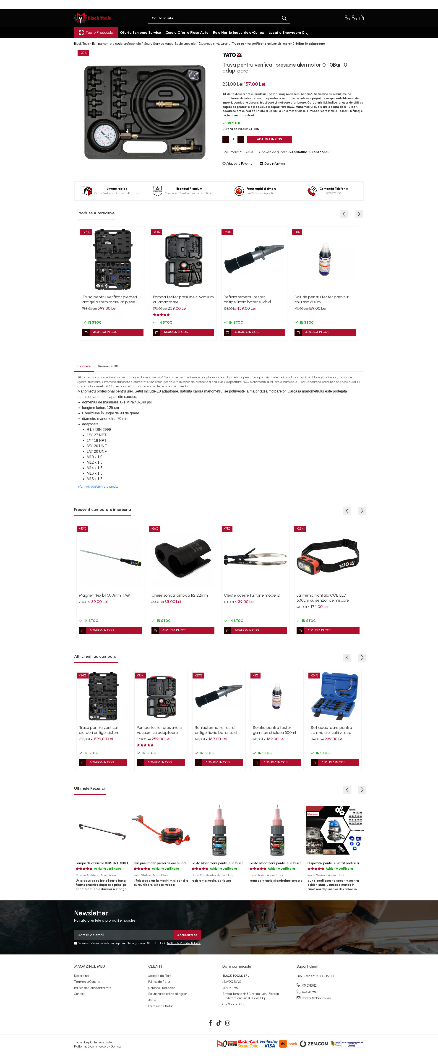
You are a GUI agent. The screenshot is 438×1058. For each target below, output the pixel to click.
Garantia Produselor (161, 988)
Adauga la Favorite (239, 164)
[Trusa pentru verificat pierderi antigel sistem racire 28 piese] (112, 259)
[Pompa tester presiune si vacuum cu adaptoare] (183, 259)
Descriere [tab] (84, 366)
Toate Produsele (99, 32)
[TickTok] (219, 1023)
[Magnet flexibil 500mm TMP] (110, 556)
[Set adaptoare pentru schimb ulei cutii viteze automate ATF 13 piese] (335, 696)
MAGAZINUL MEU (89, 966)
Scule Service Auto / (159, 44)
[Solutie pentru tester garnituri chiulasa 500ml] (325, 259)
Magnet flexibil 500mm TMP (104, 595)
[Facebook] (210, 1023)
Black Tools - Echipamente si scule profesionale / (108, 44)
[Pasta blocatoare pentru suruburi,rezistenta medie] (219, 830)
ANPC (152, 1000)
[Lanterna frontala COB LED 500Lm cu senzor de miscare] (328, 556)
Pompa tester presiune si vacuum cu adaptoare (183, 299)
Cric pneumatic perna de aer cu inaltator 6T (166, 863)
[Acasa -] (97, 18)
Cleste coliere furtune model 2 (252, 595)
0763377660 (309, 992)
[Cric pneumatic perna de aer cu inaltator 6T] (161, 830)
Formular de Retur (160, 1006)
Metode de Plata (159, 975)
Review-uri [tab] (108, 366)
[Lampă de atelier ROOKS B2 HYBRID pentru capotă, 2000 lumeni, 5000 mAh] (103, 830)
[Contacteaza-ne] (347, 18)
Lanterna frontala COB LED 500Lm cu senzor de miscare (323, 598)
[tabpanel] (145, 112)
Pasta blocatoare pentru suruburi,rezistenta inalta (287, 863)
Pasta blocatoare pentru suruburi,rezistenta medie (229, 863)
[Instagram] (228, 1023)
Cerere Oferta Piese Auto (187, 32)
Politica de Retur (159, 981)
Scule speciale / (186, 44)
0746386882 (309, 985)
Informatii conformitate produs (98, 486)
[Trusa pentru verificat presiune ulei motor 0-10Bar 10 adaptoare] (145, 112)
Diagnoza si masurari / (215, 44)
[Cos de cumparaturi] (361, 18)
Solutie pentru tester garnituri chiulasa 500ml (322, 299)
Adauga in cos (269, 139)
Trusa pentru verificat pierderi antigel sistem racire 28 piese (109, 299)
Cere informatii (274, 164)
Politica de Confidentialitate (184, 943)
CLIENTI (155, 966)
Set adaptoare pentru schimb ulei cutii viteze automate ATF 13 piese (331, 730)
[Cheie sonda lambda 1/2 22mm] (182, 556)
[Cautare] (284, 18)
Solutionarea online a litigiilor (167, 994)
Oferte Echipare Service (140, 32)
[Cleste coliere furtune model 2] (255, 556)
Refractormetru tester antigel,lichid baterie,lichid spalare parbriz (247, 299)
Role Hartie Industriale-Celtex (238, 32)
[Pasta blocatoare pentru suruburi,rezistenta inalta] (277, 830)
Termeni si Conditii (87, 981)
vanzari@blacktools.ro (316, 998)
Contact (79, 994)
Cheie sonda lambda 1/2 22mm (179, 595)
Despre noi (81, 975)
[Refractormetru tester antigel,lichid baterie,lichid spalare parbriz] (254, 259)
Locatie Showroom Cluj (288, 32)
